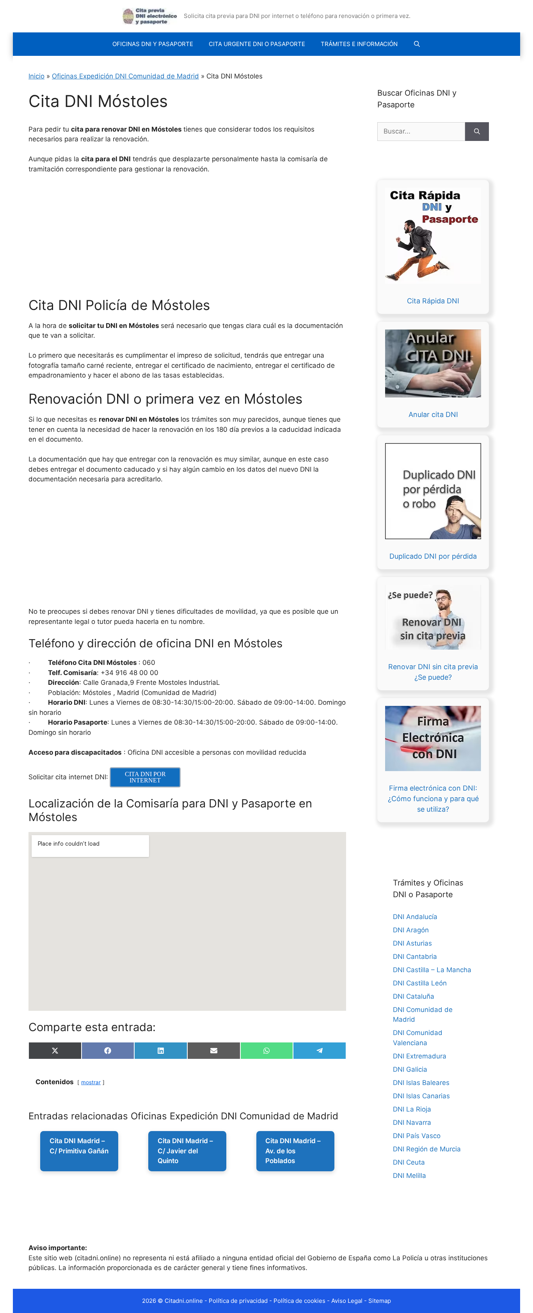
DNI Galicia (410, 1069)
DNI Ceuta (409, 1162)
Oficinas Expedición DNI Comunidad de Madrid (125, 76)
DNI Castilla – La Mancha (432, 970)
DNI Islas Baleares (421, 1083)
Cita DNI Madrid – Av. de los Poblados (293, 1151)
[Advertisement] (212, 239)
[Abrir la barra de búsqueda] (416, 44)
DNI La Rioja (412, 1109)
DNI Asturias (412, 943)
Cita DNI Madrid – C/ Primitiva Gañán (79, 1146)
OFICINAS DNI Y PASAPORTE (152, 44)
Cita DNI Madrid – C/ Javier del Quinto (185, 1151)
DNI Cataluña (413, 996)
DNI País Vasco (417, 1136)
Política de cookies (299, 1300)
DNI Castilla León (420, 983)
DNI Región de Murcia (427, 1149)
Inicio (36, 76)
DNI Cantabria (415, 956)
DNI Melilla (409, 1175)
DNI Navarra (412, 1122)
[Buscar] (477, 131)
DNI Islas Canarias (421, 1096)
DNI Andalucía (415, 917)
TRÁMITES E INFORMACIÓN (359, 44)
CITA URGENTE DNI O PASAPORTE (257, 44)
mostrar (91, 1082)
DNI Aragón (411, 930)
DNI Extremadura (419, 1056)
